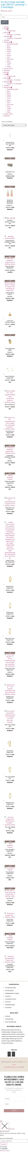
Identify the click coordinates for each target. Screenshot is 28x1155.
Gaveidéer (7, 70)
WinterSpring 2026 (12, 44)
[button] (14, 14)
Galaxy (9, 49)
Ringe (5, 29)
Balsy (8, 46)
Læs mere (9, 272)
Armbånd (6, 40)
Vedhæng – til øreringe (13, 34)
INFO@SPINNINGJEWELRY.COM (10, 1067)
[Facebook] (9, 1054)
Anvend (3, 1144)
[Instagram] (13, 1054)
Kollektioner (7, 42)
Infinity (9, 51)
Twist (8, 65)
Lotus (8, 53)
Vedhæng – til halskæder (14, 38)
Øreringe (6, 32)
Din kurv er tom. (4, 1150)
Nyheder (6, 27)
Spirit (8, 61)
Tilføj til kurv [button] (9, 947)
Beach (9, 48)
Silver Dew (10, 59)
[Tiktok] (18, 1054)
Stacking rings (11, 31)
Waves (9, 66)
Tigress (9, 63)
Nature (9, 55)
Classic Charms (8, 68)
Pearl (8, 57)
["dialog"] (14, 1135)
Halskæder (7, 36)
